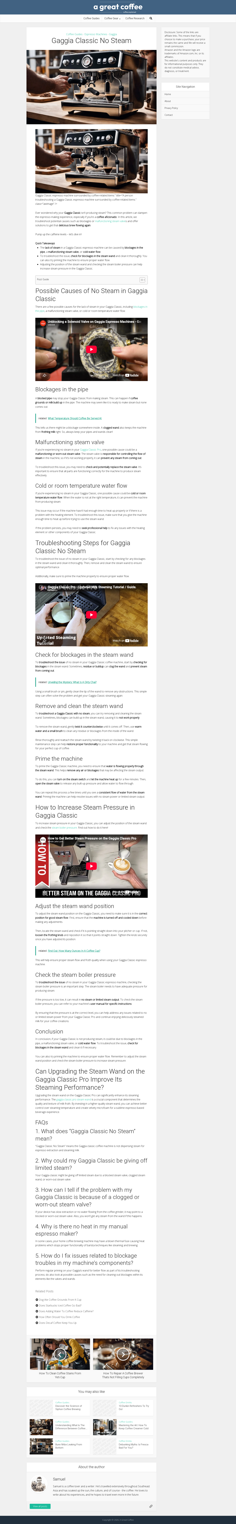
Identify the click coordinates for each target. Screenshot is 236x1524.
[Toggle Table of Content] (140, 280)
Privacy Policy (171, 108)
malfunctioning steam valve (110, 221)
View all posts (40, 1506)
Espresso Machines (95, 34)
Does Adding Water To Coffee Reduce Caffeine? (65, 1311)
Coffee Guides (91, 18)
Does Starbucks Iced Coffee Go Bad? (59, 1305)
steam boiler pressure (64, 827)
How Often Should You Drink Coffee (59, 1317)
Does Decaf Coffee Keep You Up (57, 1323)
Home (168, 94)
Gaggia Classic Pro (90, 449)
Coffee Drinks (125, 1402)
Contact (169, 114)
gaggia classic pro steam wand (73, 1099)
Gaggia (113, 34)
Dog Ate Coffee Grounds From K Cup (59, 1299)
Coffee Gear (111, 18)
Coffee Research (134, 18)
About (168, 101)
